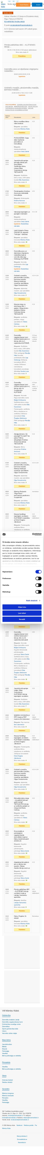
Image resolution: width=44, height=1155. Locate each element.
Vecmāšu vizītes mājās (9, 1033)
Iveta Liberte (25, 151)
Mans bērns (6, 1040)
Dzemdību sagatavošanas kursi (26, 104)
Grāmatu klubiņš (7, 1080)
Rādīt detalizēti (31, 600)
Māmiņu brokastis (8, 1095)
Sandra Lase (25, 371)
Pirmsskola (6, 1062)
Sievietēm (5, 1089)
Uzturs (4, 1031)
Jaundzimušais (7, 1044)
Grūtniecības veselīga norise (11, 1024)
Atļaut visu (22, 607)
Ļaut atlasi (22, 613)
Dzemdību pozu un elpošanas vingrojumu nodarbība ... (21, 70)
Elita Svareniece (24, 180)
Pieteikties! (22, 132)
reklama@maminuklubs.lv (31, 1117)
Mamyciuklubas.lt (22, 1136)
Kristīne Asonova (19, 200)
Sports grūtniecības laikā (10, 1029)
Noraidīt (22, 619)
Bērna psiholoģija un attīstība (11, 1056)
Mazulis (4, 1049)
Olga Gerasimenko (20, 293)
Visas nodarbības (10, 104)
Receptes (5, 1098)
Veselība (5, 1053)
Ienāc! (38, 5)
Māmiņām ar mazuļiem (20, 106)
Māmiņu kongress (8, 1093)
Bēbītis (4, 1046)
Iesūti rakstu (24, 5)
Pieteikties (22, 56)
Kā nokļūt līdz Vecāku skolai (14, 21)
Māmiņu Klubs (25, 129)
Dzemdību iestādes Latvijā (10, 1020)
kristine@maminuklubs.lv (15, 1115)
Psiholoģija (5, 1051)
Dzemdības (6, 1026)
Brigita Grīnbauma (20, 400)
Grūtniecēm (9, 106)
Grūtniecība (6, 1015)
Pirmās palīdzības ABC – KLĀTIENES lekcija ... (19, 46)
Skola (4, 1076)
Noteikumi (19, 1125)
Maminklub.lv (22, 1142)
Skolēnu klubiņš (7, 1082)
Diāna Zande (25, 654)
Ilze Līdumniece (19, 724)
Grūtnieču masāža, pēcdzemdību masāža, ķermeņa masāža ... (21, 89)
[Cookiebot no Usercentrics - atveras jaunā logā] (32, 534)
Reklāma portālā (28, 1125)
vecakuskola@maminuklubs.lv (21, 25)
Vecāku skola (11, 4)
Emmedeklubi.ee (22, 1139)
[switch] (38, 578)
